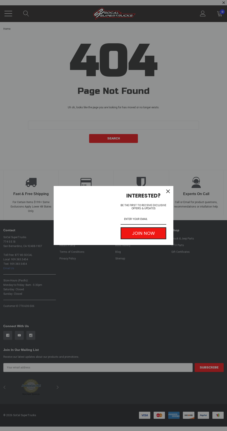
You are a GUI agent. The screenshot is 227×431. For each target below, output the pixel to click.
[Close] (168, 191)
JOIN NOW (143, 233)
